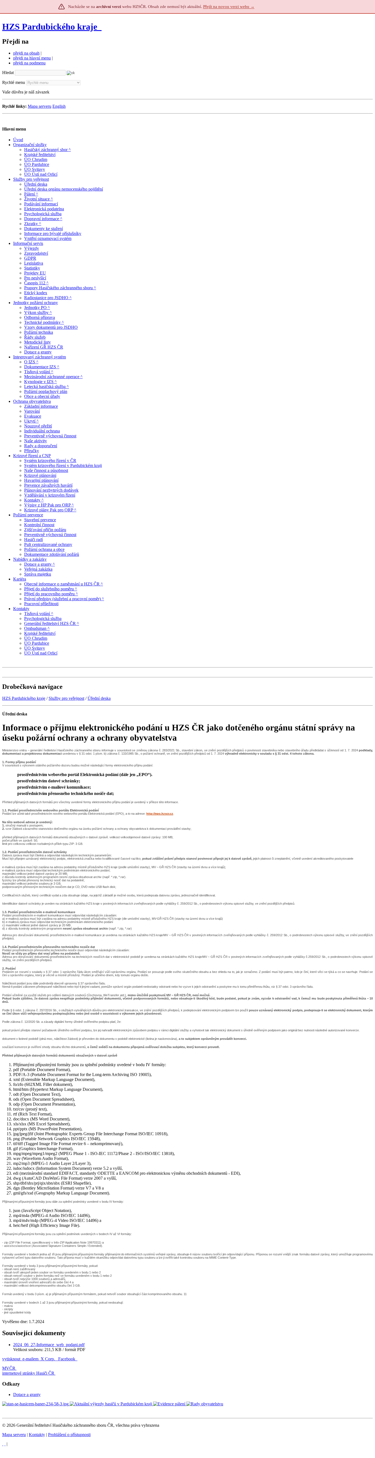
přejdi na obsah (26, 53)
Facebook (67, 1359)
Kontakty (37, 1434)
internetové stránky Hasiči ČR (28, 1373)
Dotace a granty (27, 1394)
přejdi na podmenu (29, 63)
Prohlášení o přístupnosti (69, 1434)
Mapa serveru (39, 106)
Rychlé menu (13, 82)
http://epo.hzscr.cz (159, 813)
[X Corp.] (2, 1444)
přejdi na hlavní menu (32, 58)
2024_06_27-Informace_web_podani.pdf (49, 1344)
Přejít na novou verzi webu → (228, 6)
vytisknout (11, 1359)
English (59, 106)
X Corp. (48, 1359)
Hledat (8, 72)
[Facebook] (4, 1444)
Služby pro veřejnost (66, 698)
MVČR (8, 1368)
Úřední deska (99, 698)
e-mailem (30, 1359)
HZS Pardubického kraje (49, 27)
